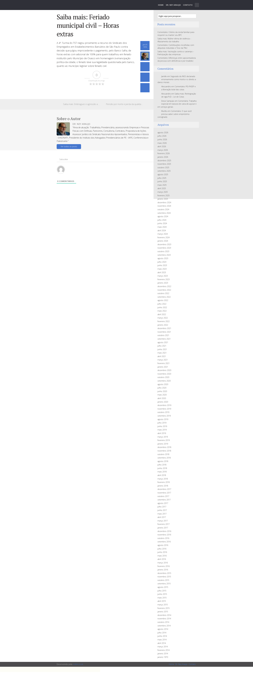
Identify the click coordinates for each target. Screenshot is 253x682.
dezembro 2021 (164, 328)
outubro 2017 (163, 496)
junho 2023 (162, 265)
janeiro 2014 (162, 653)
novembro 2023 (164, 248)
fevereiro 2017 (163, 524)
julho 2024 (161, 220)
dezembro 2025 (164, 160)
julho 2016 (161, 548)
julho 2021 (161, 346)
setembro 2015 (164, 583)
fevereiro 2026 (163, 153)
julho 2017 (161, 506)
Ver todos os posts (69, 146)
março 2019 (162, 437)
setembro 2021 (164, 339)
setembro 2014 (164, 625)
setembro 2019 (164, 416)
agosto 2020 (162, 384)
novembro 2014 (164, 618)
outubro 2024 (163, 209)
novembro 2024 (164, 206)
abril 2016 (161, 559)
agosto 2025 (162, 174)
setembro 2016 (164, 541)
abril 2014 (161, 643)
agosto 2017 (162, 503)
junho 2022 (162, 307)
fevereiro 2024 (163, 237)
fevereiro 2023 (163, 279)
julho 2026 (161, 136)
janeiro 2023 (162, 283)
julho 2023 (161, 262)
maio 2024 (162, 227)
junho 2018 (162, 468)
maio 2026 (162, 143)
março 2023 (162, 276)
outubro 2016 (163, 538)
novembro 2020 (164, 374)
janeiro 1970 (162, 657)
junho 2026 (162, 139)
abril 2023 (161, 272)
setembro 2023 (164, 255)
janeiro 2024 (162, 241)
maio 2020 (162, 394)
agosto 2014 (162, 629)
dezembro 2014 (164, 615)
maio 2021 (162, 353)
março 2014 (162, 646)
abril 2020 (161, 398)
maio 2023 (162, 269)
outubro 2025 (163, 167)
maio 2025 (162, 185)
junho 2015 (162, 594)
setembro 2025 (164, 171)
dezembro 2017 (164, 489)
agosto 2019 (162, 419)
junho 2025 (162, 181)
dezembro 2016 (164, 531)
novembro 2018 (164, 450)
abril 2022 (161, 314)
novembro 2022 (164, 290)
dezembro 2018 (164, 447)
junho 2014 (162, 636)
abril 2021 (161, 356)
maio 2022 (162, 311)
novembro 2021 (164, 332)
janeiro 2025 (162, 199)
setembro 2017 (164, 499)
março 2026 (162, 150)
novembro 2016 (164, 534)
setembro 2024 (164, 213)
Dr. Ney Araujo (173, 5)
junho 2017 (162, 510)
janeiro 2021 (162, 367)
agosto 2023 (162, 258)
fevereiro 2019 (163, 440)
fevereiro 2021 (163, 363)
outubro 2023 (163, 251)
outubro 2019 (163, 412)
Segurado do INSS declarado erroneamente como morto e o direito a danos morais (176, 79)
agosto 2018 (162, 461)
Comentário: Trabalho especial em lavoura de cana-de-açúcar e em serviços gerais (177, 104)
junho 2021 (162, 349)
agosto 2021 (162, 342)
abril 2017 (161, 517)
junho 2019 (162, 426)
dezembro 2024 (164, 202)
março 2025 (162, 192)
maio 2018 (162, 471)
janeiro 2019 (162, 444)
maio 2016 (162, 555)
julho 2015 (161, 590)
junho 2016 (162, 552)
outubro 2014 (163, 622)
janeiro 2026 (162, 157)
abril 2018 (161, 475)
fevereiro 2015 (163, 608)
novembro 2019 (164, 409)
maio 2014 (162, 639)
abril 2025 (161, 188)
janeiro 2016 (162, 569)
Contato (188, 5)
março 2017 (162, 520)
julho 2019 (161, 422)
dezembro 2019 (164, 405)
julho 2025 (161, 178)
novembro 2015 (164, 576)
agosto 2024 (162, 216)
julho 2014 (161, 632)
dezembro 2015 (164, 573)
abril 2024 (161, 230)
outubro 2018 (163, 454)
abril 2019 (161, 433)
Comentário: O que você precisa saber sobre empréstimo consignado (174, 114)
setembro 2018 (164, 457)
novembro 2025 (164, 164)
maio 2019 (162, 429)
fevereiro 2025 (163, 195)
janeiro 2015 (162, 611)
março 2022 (162, 318)
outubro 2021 (163, 335)
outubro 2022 (163, 293)
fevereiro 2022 (163, 321)
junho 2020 (162, 391)
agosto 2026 (162, 132)
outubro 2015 (163, 580)
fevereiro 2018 (163, 482)
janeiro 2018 (162, 485)
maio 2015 (162, 597)
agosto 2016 (162, 545)
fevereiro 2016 (163, 566)
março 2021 (162, 359)
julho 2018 (161, 464)
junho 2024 (162, 223)
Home (161, 5)
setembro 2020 (164, 381)
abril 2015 (161, 601)
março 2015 (162, 604)
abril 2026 (161, 146)
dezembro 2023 (164, 244)
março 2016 (162, 562)
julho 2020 (161, 388)
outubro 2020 (163, 377)
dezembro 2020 (164, 370)
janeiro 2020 (162, 402)
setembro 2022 (164, 297)
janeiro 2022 (162, 325)
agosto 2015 (162, 587)
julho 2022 (161, 304)
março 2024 (162, 234)
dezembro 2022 (164, 286)
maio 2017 (162, 513)
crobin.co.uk (78, 664)
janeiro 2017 (162, 527)
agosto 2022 (162, 300)
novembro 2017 (164, 492)
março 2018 (162, 479)
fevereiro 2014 (163, 650)
